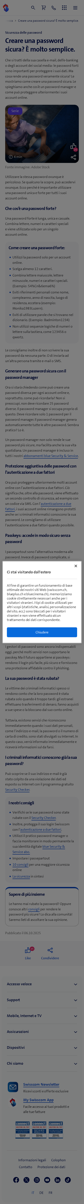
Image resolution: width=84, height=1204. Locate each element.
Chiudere (42, 632)
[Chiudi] (76, 566)
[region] (42, 602)
